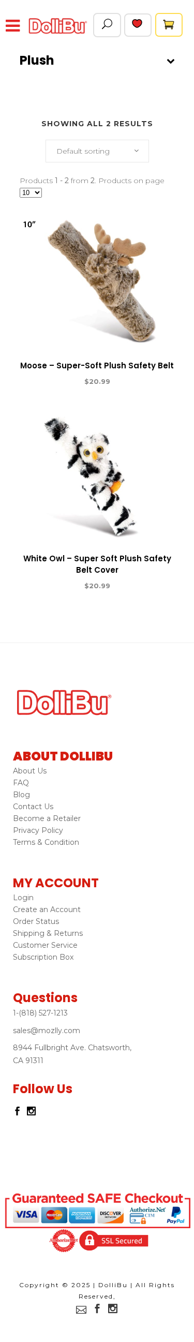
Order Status (36, 921)
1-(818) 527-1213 (40, 1013)
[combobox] (97, 151)
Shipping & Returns (48, 933)
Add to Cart (59, 381)
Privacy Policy (38, 830)
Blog (21, 794)
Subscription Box (43, 957)
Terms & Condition (46, 842)
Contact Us (33, 806)
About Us (30, 771)
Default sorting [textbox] (83, 151)
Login (23, 897)
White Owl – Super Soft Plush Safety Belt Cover (97, 564)
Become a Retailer (47, 818)
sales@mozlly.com (46, 1030)
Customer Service (45, 945)
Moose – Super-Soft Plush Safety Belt (97, 365)
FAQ (21, 782)
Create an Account (47, 909)
